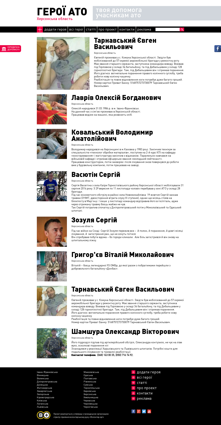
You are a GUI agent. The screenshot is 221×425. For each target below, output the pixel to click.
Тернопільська (92, 387)
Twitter (144, 411)
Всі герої (76, 29)
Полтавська (90, 378)
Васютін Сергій (95, 174)
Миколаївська (91, 372)
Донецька (42, 384)
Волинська (43, 378)
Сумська (88, 384)
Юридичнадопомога (14, 48)
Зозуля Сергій (94, 219)
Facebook (133, 411)
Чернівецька (90, 403)
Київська (42, 400)
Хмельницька (91, 397)
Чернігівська (91, 406)
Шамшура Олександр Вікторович (125, 331)
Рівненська (90, 381)
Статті (91, 29)
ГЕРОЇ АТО (62, 11)
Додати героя (55, 29)
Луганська (42, 403)
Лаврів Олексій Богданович (116, 97)
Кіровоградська (45, 397)
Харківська (90, 390)
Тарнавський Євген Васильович (125, 43)
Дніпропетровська (47, 381)
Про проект (107, 29)
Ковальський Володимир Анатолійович (112, 135)
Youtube (149, 411)
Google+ (139, 411)
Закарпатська (44, 390)
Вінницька (42, 375)
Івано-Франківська (47, 372)
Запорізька (43, 394)
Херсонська (90, 394)
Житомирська (44, 387)
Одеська (88, 375)
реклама (144, 29)
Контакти (127, 29)
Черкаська (89, 400)
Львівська (42, 406)
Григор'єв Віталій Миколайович (122, 254)
